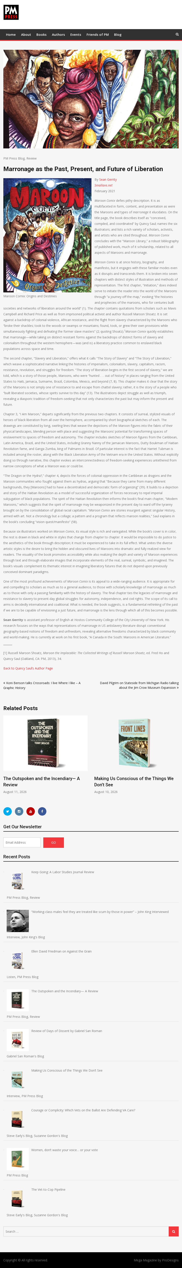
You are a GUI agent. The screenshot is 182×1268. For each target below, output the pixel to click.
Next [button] (176, 757)
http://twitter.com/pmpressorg (7, 811)
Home (11, 34)
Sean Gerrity (108, 179)
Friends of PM (98, 34)
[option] (66, 754)
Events (75, 34)
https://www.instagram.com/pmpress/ (19, 811)
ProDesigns (170, 1260)
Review (31, 158)
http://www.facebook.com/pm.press (42, 811)
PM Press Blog (14, 158)
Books (41, 34)
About (26, 34)
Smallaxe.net (104, 185)
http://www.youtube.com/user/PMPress (30, 811)
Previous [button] (6, 757)
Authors (58, 34)
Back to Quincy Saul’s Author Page (28, 668)
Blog (118, 34)
